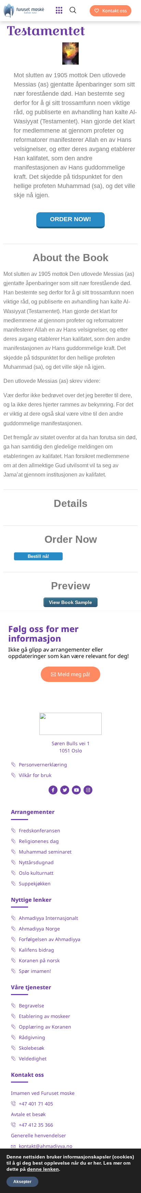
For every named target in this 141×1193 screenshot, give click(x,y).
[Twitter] (64, 790)
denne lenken (43, 1169)
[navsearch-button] (76, 10)
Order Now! (70, 219)
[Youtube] (76, 790)
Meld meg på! (73, 674)
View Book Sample (70, 602)
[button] (59, 10)
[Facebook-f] (53, 790)
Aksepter (22, 1181)
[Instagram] (88, 790)
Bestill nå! (38, 556)
